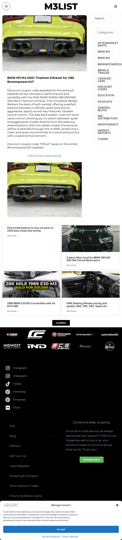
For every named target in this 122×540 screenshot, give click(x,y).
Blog (13, 436)
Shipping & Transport (24, 475)
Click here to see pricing (44, 155)
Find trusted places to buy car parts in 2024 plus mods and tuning (30, 229)
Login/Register (20, 466)
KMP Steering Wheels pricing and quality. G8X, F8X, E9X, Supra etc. (87, 305)
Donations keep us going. (91, 422)
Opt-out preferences (51, 536)
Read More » (12, 236)
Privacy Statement (70, 536)
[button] (117, 505)
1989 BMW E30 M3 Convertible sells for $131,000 (31, 305)
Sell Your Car (18, 456)
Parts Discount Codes (24, 485)
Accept (61, 529)
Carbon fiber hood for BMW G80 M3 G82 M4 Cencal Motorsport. (88, 259)
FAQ (12, 426)
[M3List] (61, 6)
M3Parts (15, 446)
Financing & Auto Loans (25, 495)
